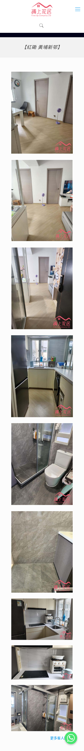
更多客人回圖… (61, 738)
